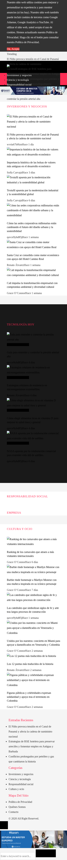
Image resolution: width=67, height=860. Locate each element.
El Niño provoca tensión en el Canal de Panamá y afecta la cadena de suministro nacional (33, 64)
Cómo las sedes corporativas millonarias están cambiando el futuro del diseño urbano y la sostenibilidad (31, 227)
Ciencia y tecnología (18, 344)
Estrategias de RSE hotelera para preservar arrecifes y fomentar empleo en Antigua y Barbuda (33, 73)
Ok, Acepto (13, 48)
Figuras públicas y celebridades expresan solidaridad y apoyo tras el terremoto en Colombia (29, 696)
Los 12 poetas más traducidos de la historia (30, 663)
